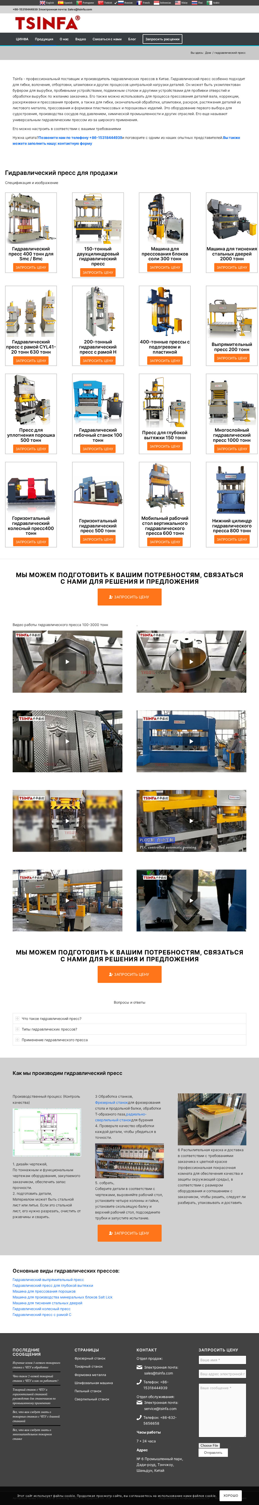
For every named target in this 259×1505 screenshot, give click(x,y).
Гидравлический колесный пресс (42, 1309)
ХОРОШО (231, 1495)
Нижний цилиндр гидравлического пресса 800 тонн (232, 526)
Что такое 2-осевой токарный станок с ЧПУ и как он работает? (35, 1378)
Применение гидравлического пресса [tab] (55, 1040)
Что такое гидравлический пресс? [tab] (51, 1018)
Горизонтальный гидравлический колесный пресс (29, 523)
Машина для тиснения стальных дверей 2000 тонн (232, 254)
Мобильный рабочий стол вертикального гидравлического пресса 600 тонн (164, 526)
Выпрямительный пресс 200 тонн (232, 347)
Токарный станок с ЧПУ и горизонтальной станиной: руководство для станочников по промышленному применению (34, 1396)
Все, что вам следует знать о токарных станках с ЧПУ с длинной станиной (36, 1416)
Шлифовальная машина (94, 1383)
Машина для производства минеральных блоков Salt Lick (63, 1297)
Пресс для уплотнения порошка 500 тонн (31, 435)
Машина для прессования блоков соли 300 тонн (165, 254)
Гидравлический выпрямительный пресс (48, 1279)
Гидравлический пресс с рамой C (28, 344)
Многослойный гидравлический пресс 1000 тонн (232, 435)
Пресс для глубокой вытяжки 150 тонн (164, 435)
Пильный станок (88, 1391)
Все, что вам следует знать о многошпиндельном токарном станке (32, 1434)
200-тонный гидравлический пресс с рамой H (98, 347)
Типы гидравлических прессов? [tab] (49, 1029)
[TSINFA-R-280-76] (47, 22)
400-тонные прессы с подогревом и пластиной (165, 347)
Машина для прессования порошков (44, 1291)
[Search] (243, 39)
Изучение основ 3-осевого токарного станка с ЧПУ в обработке (36, 1365)
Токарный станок (89, 1366)
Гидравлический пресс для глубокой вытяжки (53, 1285)
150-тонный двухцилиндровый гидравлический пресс (98, 256)
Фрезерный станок (111, 1102)
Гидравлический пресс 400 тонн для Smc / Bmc (31, 254)
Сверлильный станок (92, 1399)
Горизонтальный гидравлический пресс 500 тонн (98, 526)
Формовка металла (90, 1375)
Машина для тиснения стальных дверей (47, 1303)
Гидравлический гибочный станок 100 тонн (98, 435)
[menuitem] (22, 39)
